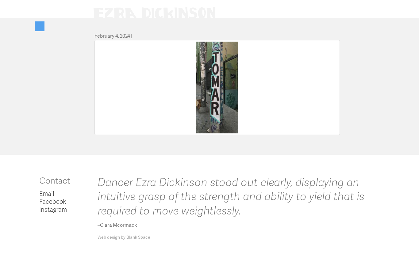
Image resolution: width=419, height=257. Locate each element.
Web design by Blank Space (124, 237)
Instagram (53, 209)
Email (46, 193)
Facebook (52, 201)
